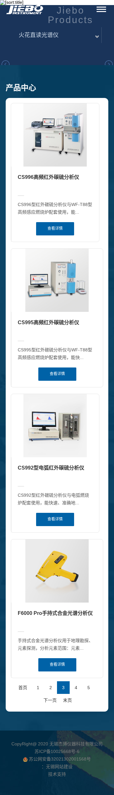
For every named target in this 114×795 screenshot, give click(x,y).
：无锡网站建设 (57, 766)
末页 (67, 700)
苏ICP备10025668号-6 (57, 751)
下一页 (50, 700)
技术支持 (57, 774)
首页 (22, 687)
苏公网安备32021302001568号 (59, 759)
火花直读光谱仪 (39, 35)
